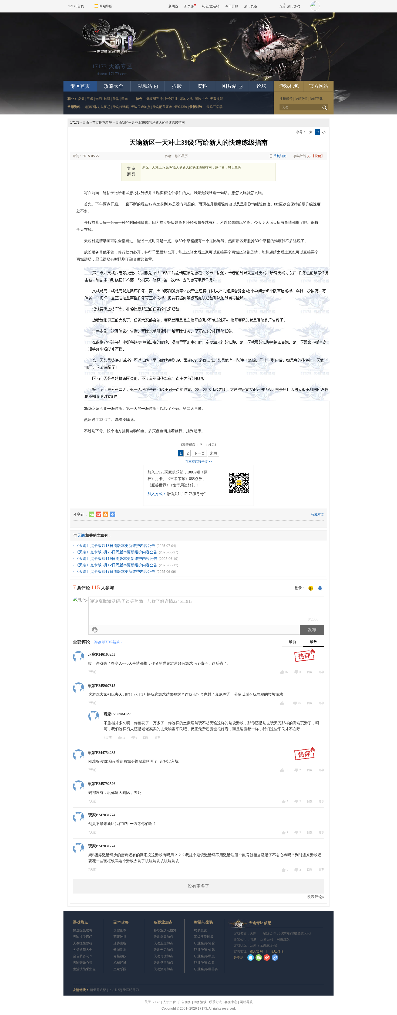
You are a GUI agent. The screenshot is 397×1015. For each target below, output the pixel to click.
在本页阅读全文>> (198, 461)
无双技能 (216, 99)
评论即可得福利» (108, 642)
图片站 (232, 86)
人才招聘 (169, 1002)
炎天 (81, 99)
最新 (292, 642)
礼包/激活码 (210, 6)
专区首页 (80, 86)
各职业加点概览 (165, 930)
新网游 (173, 6)
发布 (312, 629)
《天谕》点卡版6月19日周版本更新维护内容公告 (116, 558)
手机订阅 (280, 156)
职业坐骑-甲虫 (204, 956)
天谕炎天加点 (163, 937)
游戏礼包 (289, 86)
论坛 (261, 86)
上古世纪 (114, 990)
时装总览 (200, 930)
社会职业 (171, 99)
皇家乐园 (119, 969)
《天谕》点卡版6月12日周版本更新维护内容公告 (116, 565)
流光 (124, 99)
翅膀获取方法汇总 (97, 107)
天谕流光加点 (163, 969)
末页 (213, 453)
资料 (202, 86)
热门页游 (250, 6)
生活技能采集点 (84, 969)
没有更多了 (198, 886)
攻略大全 (113, 86)
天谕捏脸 (180, 107)
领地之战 (186, 99)
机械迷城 (119, 963)
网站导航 (105, 6)
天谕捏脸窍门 (82, 937)
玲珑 (107, 99)
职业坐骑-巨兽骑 (206, 969)
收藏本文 (317, 514)
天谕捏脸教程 (82, 943)
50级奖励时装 (204, 937)
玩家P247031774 (101, 815)
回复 (309, 672)
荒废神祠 (119, 937)
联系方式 (215, 1002)
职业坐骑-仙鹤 (204, 950)
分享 (321, 672)
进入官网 (256, 951)
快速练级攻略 (82, 930)
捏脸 (177, 86)
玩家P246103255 (101, 654)
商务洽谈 (200, 1002)
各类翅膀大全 (82, 950)
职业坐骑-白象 (204, 963)
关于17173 (152, 1002)
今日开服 (231, 6)
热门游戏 (293, 6)
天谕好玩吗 (121, 107)
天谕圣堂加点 (163, 963)
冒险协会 (201, 99)
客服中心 (230, 1002)
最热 (313, 642)
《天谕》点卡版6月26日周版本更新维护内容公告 (116, 552)
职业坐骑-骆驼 (204, 943)
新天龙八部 (98, 990)
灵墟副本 (119, 930)
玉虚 (90, 99)
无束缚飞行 (154, 99)
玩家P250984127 (117, 714)
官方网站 (318, 86)
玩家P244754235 (101, 753)
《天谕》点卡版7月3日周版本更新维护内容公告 (115, 545)
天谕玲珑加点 (163, 956)
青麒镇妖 (119, 956)
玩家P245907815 (101, 686)
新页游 (189, 6)
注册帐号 (286, 99)
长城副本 (119, 950)
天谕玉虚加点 (140, 107)
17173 (75, 122)
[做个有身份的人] (311, 588)
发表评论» (315, 897)
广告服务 (184, 1002)
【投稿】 (317, 156)
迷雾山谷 (119, 943)
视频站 (148, 86)
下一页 (199, 453)
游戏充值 (301, 99)
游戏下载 (316, 99)
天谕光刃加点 (163, 950)
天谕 (85, 122)
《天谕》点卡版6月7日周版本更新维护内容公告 (115, 571)
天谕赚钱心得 (82, 963)
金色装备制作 (82, 956)
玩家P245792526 (101, 784)
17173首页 (76, 6)
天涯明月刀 (131, 990)
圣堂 (116, 99)
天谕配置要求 (162, 107)
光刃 (98, 99)
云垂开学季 (214, 107)
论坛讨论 (277, 951)
